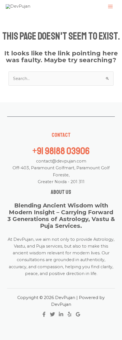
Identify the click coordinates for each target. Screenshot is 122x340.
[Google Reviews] (78, 314)
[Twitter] (52, 314)
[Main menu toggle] (110, 6)
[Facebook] (44, 314)
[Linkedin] (61, 314)
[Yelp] (69, 314)
